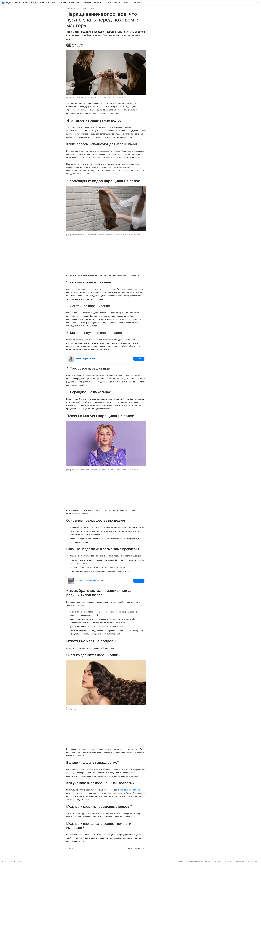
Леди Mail (83, 8)
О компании (11, 861)
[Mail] (3, 2)
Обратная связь (252, 861)
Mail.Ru (4, 861)
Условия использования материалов (235, 861)
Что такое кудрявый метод (85, 359)
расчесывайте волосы (130, 790)
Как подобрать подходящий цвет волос (89, 581)
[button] (106, 72)
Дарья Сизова (77, 44)
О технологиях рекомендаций (193, 861)
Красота (91, 8)
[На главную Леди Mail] (8, 2)
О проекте (180, 861)
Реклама (19, 861)
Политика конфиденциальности (213, 861)
